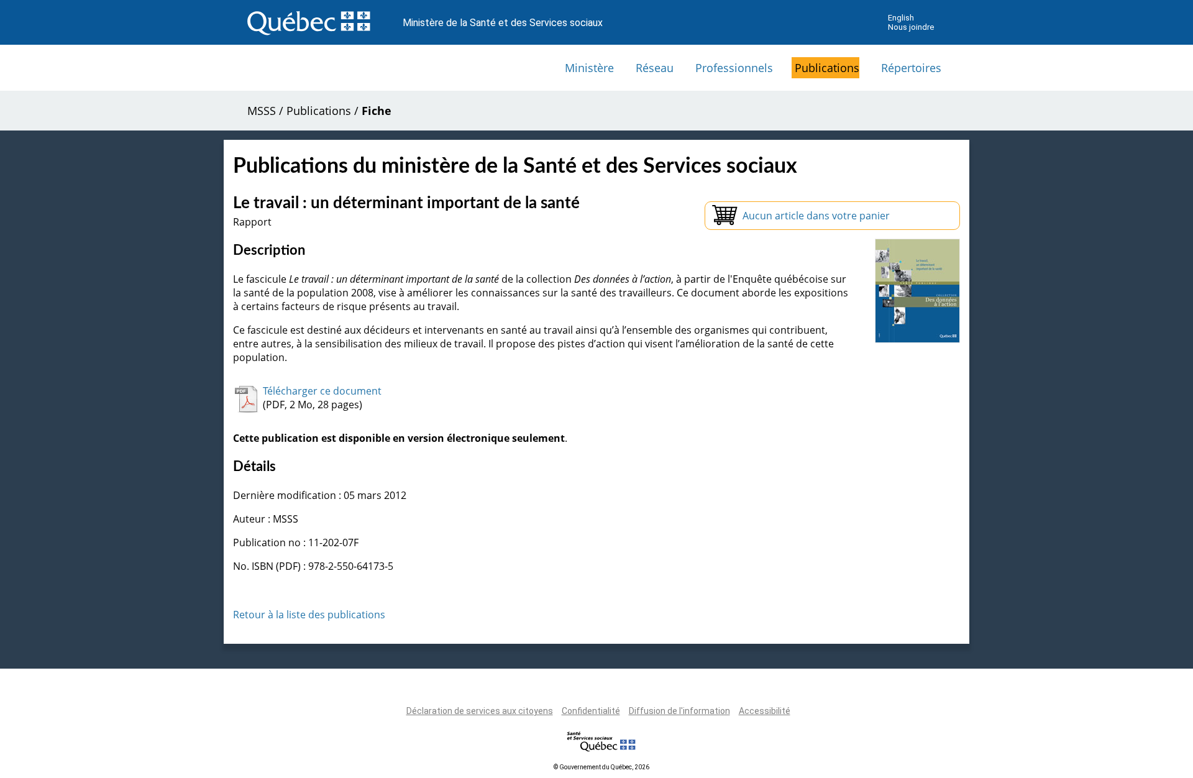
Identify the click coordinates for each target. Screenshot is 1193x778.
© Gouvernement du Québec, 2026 (601, 767)
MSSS (261, 110)
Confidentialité (591, 711)
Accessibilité (764, 711)
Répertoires (911, 67)
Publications (827, 67)
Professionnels (734, 67)
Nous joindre (911, 27)
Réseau (655, 67)
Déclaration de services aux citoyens (479, 711)
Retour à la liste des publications (309, 614)
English (901, 17)
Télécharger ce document (322, 391)
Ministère (589, 67)
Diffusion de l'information (679, 711)
